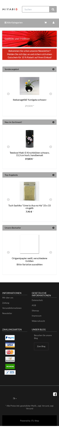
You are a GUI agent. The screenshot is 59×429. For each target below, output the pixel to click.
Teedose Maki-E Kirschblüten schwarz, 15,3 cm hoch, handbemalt (29, 154)
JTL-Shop (35, 420)
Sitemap (35, 310)
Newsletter (7, 313)
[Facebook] (55, 394)
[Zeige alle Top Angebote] (53, 175)
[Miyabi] (9, 9)
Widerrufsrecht (38, 321)
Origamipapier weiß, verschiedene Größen (29, 259)
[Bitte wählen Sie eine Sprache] (15, 398)
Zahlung (5, 303)
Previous (8, 94)
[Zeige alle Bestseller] (53, 228)
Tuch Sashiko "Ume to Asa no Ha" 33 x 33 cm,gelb (29, 207)
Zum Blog (41, 346)
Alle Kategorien (15, 22)
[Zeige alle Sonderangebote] (53, 69)
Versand (45, 406)
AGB (34, 305)
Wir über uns (7, 297)
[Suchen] (53, 9)
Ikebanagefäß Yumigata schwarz (29, 99)
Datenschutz (37, 300)
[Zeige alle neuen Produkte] (53, 122)
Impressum (36, 316)
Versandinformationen (11, 308)
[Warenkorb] (45, 22)
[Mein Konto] (53, 22)
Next (50, 94)
